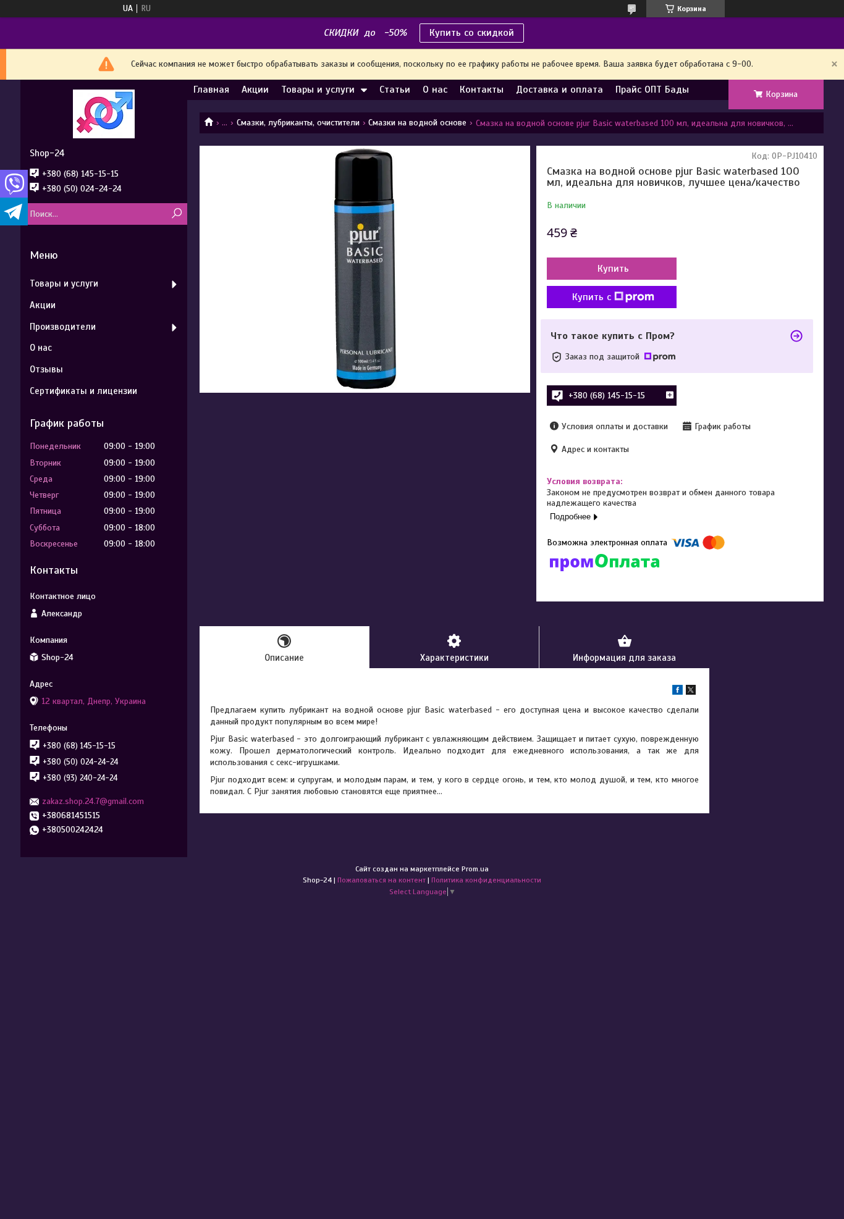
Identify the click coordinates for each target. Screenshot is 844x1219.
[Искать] (176, 214)
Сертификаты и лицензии (83, 390)
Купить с (591, 297)
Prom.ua (475, 869)
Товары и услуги (318, 89)
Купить (613, 268)
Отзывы (46, 369)
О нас (435, 89)
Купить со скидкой (471, 33)
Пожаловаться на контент (381, 880)
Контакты (482, 89)
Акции (255, 89)
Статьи (394, 89)
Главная (211, 89)
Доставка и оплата (559, 89)
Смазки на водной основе (417, 122)
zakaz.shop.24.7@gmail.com (93, 801)
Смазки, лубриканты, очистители (298, 122)
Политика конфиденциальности (486, 880)
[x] (691, 692)
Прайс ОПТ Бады (652, 89)
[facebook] (677, 692)
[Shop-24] (104, 113)
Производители (63, 326)
